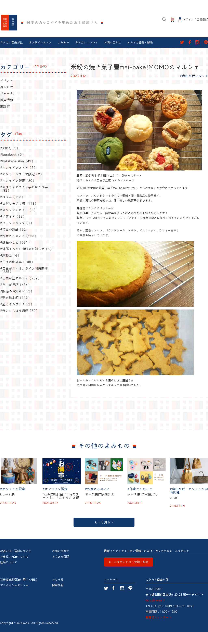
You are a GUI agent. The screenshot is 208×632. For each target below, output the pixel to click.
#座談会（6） (10, 255)
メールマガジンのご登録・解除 (128, 561)
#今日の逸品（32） (14, 229)
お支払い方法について (14, 556)
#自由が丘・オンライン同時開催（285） (24, 270)
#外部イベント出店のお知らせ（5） (26, 249)
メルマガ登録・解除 (140, 42)
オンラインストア (40, 42)
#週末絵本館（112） (15, 297)
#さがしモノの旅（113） (19, 203)
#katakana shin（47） (17, 161)
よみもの (63, 42)
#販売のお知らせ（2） (17, 291)
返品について (8, 562)
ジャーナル (8, 93)
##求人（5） (10, 148)
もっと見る (102, 522)
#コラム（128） (12, 197)
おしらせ (6, 87)
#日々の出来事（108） (17, 262)
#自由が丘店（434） (15, 284)
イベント (6, 80)
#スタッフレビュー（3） (18, 210)
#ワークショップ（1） (17, 223)
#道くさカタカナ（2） (17, 304)
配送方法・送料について (15, 550)
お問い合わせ (112, 42)
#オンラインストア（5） (18, 167)
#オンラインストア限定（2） (21, 174)
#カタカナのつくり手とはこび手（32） (24, 189)
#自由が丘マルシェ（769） (20, 278)
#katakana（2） (12, 154)
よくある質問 (60, 556)
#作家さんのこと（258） (19, 236)
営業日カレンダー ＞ (159, 617)
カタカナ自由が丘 (11, 42)
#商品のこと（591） (15, 242)
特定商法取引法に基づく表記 (18, 579)
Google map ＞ (155, 600)
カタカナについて (86, 42)
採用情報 (6, 100)
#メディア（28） (13, 216)
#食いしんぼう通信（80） (19, 310)
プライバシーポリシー (14, 585)
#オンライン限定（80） (18, 180)
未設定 (5, 106)
